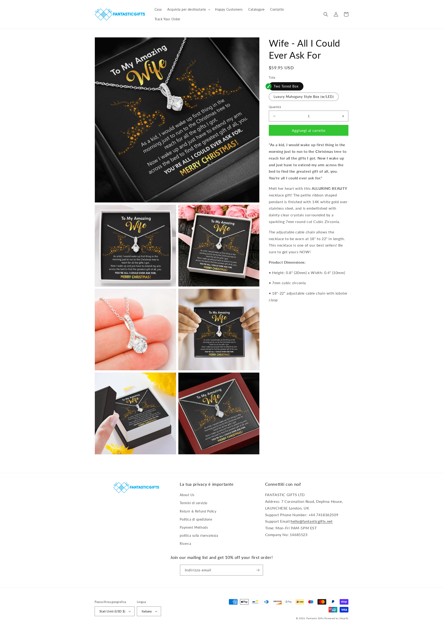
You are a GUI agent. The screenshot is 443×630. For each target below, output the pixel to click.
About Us (187, 495)
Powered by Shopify (336, 618)
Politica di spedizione (196, 519)
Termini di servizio (193, 503)
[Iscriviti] (258, 570)
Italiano (147, 611)
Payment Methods (194, 527)
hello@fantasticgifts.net (311, 521)
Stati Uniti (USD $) (112, 611)
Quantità (275, 107)
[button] (188, 9)
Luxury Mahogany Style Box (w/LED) (304, 97)
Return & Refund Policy (198, 511)
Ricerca (185, 544)
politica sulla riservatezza (199, 535)
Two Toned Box (286, 86)
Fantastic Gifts (315, 618)
